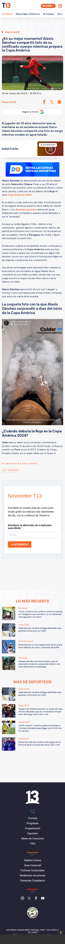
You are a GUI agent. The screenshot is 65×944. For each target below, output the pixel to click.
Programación (32, 828)
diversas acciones (26, 209)
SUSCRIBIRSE (19, 544)
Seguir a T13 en (30, 111)
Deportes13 (9, 102)
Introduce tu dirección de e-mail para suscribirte (30, 526)
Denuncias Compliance (32, 880)
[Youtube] (43, 898)
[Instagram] (22, 898)
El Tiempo (48, 13)
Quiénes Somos (32, 860)
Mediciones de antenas (32, 875)
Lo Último (7, 13)
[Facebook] (36, 898)
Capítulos (32, 833)
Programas (32, 823)
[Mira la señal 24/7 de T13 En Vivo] (48, 6)
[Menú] (60, 6)
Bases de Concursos (32, 838)
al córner (10, 470)
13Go (32, 843)
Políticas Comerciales (32, 870)
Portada (32, 818)
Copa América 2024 (20, 194)
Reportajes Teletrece (28, 13)
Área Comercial (32, 865)
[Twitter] (29, 898)
